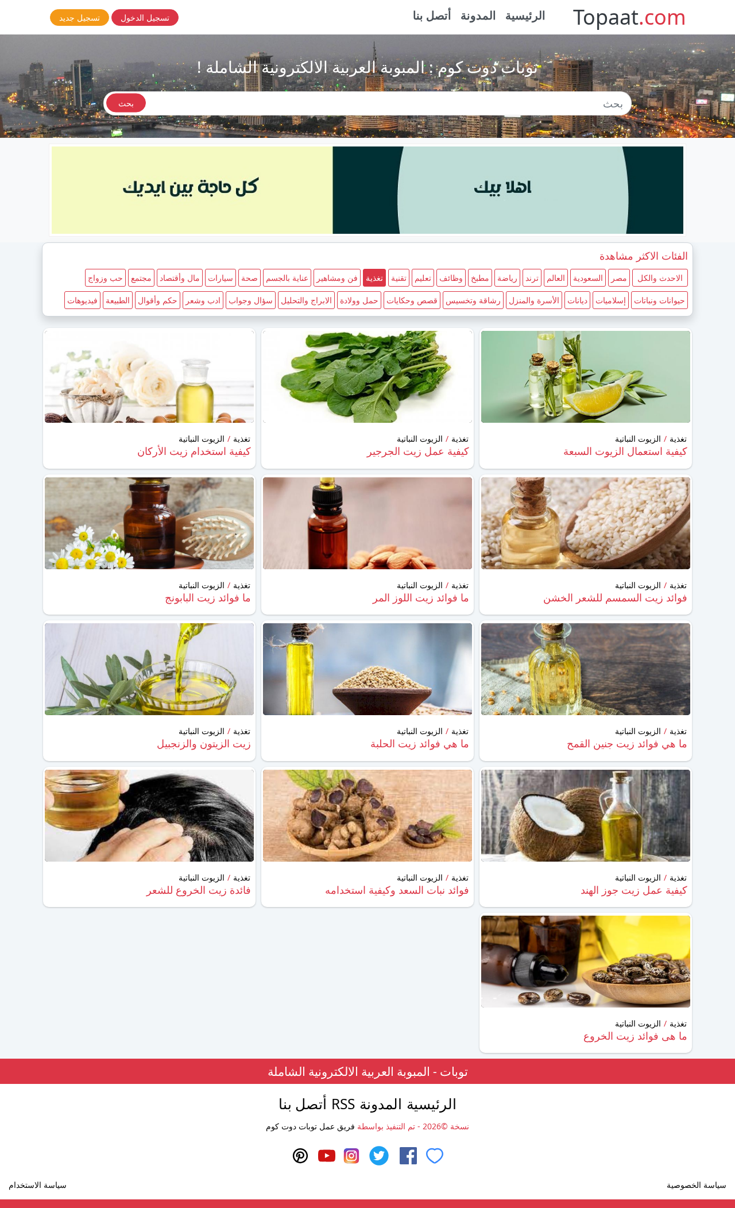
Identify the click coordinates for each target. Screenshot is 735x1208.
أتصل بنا (432, 15)
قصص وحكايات (412, 300)
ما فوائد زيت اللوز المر (421, 597)
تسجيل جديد (79, 17)
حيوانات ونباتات (659, 300)
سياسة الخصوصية (696, 1184)
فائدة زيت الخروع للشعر (198, 890)
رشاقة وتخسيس (473, 300)
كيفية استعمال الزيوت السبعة (625, 451)
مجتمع (141, 277)
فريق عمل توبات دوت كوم (310, 1126)
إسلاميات (610, 300)
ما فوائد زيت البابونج (208, 597)
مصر (619, 277)
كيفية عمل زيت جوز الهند (634, 890)
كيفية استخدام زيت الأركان (194, 451)
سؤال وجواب (251, 300)
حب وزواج (105, 277)
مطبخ (480, 277)
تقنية (399, 277)
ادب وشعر (202, 300)
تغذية (374, 277)
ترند (532, 277)
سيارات (220, 277)
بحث (126, 103)
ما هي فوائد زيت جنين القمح (627, 743)
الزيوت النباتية (638, 438)
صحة (249, 277)
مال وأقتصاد (180, 277)
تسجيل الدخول (145, 17)
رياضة (507, 277)
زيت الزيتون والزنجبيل (204, 743)
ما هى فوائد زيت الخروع (635, 1036)
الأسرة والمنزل (534, 300)
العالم (556, 277)
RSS (343, 1103)
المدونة (478, 15)
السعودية (588, 277)
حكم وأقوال (157, 300)
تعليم (423, 277)
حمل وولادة (359, 300)
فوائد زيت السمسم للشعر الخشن (615, 597)
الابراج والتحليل (306, 300)
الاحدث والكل (660, 277)
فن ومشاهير (337, 277)
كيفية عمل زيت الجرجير (418, 451)
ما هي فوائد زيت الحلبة (419, 743)
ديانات (577, 300)
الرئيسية (525, 15)
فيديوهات (82, 300)
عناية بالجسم (287, 277)
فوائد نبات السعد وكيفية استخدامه (397, 890)
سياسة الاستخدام (38, 1184)
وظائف (451, 277)
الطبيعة (118, 300)
